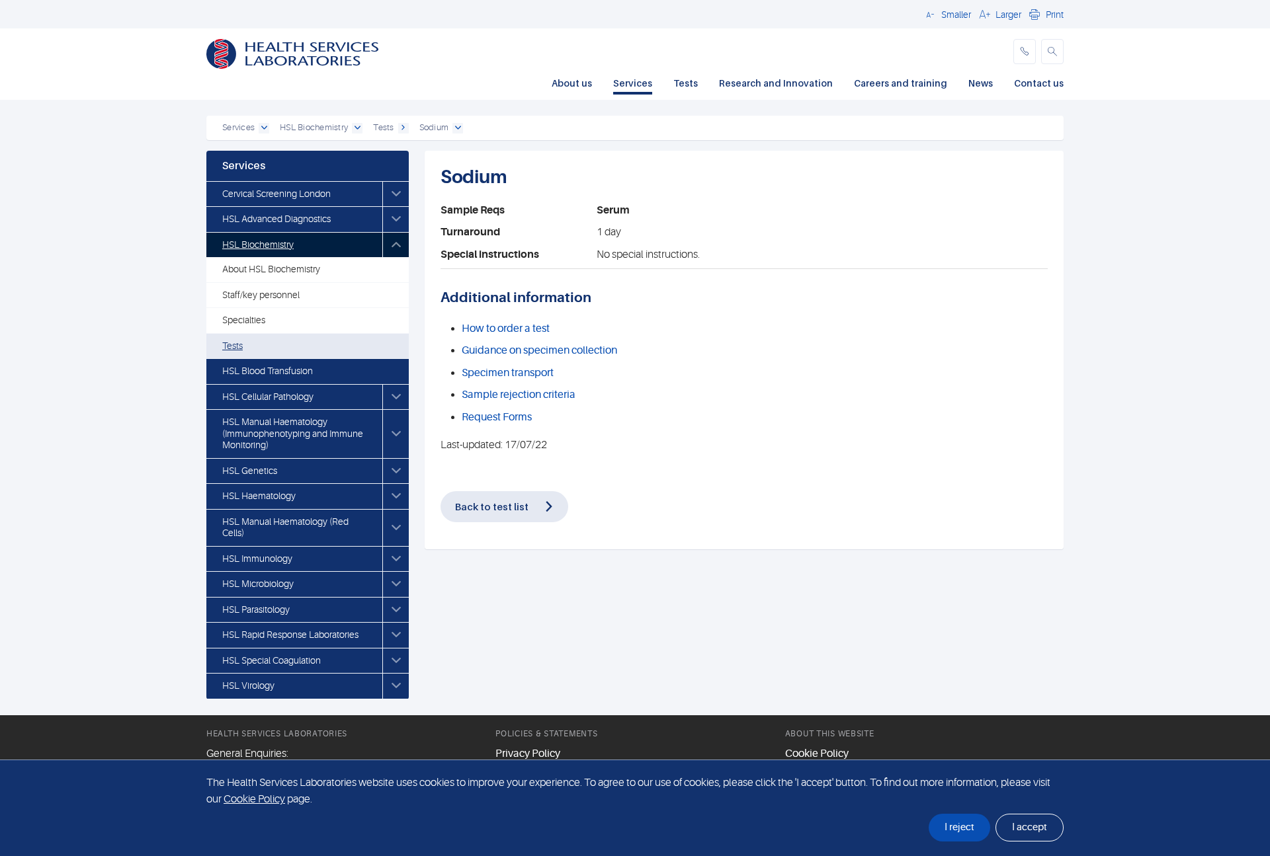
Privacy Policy (527, 753)
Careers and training (900, 83)
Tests (685, 83)
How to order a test (506, 328)
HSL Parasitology (256, 609)
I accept (1029, 827)
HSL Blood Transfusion (267, 371)
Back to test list (492, 506)
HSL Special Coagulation (271, 660)
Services (632, 83)
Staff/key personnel (261, 295)
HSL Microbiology (258, 583)
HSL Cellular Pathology (268, 396)
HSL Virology (248, 685)
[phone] (1024, 51)
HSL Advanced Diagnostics (276, 219)
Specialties (243, 320)
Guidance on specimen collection (539, 350)
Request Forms (497, 417)
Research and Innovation (776, 83)
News (980, 83)
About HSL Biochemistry (271, 269)
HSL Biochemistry (258, 244)
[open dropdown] (264, 128)
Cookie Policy (817, 753)
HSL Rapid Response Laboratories (290, 634)
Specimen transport (508, 373)
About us (572, 83)
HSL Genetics (249, 470)
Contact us (1039, 83)
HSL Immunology (257, 558)
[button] (946, 13)
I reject (959, 827)
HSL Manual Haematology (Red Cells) (285, 527)
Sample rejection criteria (518, 395)
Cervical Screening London (276, 193)
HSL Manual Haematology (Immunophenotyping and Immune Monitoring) (292, 433)
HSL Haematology (259, 495)
